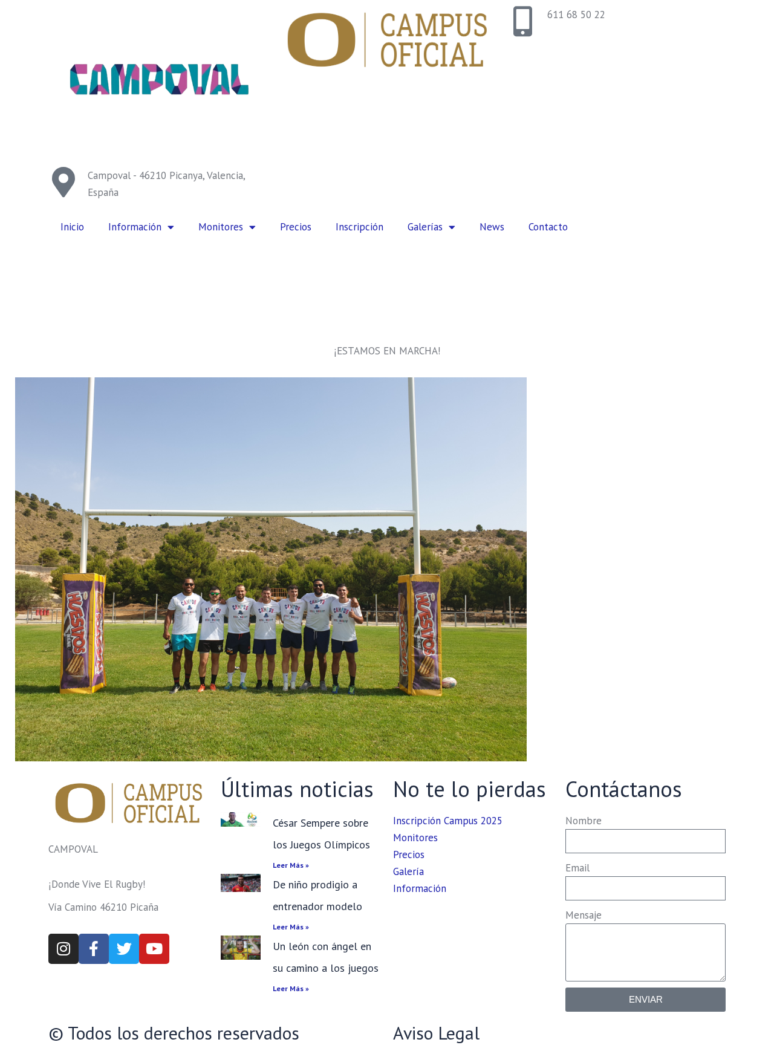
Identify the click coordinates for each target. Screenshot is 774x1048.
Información (134, 226)
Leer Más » (291, 865)
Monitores (220, 226)
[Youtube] (154, 949)
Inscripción (359, 226)
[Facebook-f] (94, 949)
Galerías (425, 226)
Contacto (548, 226)
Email (577, 867)
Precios (295, 226)
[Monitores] (271, 569)
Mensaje (583, 915)
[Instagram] (63, 949)
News (492, 226)
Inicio (72, 226)
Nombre (583, 820)
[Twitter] (124, 949)
